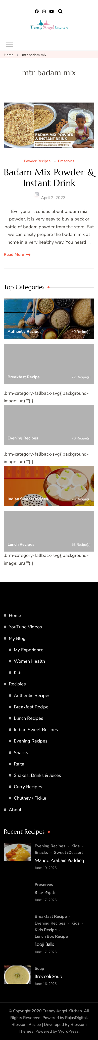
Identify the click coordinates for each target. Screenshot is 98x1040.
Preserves (66, 161)
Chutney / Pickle (30, 798)
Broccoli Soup (48, 976)
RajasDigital (76, 1018)
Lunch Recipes (28, 718)
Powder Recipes (37, 161)
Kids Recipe (46, 930)
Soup (39, 968)
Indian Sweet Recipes (36, 730)
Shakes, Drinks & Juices (37, 775)
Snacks (21, 753)
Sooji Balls (44, 944)
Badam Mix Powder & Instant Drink (49, 177)
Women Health (29, 661)
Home (15, 615)
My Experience (28, 650)
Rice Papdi (45, 892)
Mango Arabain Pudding (59, 860)
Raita (19, 764)
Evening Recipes (30, 741)
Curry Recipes (28, 787)
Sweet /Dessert (68, 852)
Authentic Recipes (32, 695)
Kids (18, 673)
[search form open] (60, 11)
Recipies (17, 684)
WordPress (68, 1031)
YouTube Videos (25, 627)
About (15, 810)
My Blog (17, 638)
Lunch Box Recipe (51, 936)
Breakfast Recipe (31, 707)
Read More (14, 254)
